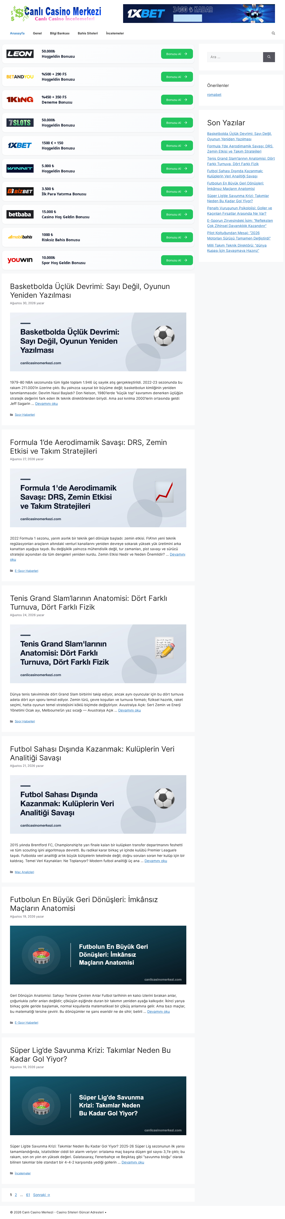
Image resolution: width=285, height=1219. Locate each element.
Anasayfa (17, 33)
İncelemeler (115, 33)
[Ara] (269, 57)
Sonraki (41, 1195)
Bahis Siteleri (88, 33)
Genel (37, 33)
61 (28, 1195)
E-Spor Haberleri (26, 570)
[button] (273, 33)
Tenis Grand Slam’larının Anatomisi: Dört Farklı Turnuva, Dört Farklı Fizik (88, 602)
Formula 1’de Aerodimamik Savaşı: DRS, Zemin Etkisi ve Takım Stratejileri (88, 446)
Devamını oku (46, 404)
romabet (214, 95)
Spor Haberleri (25, 414)
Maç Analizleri (24, 872)
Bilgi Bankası (59, 33)
